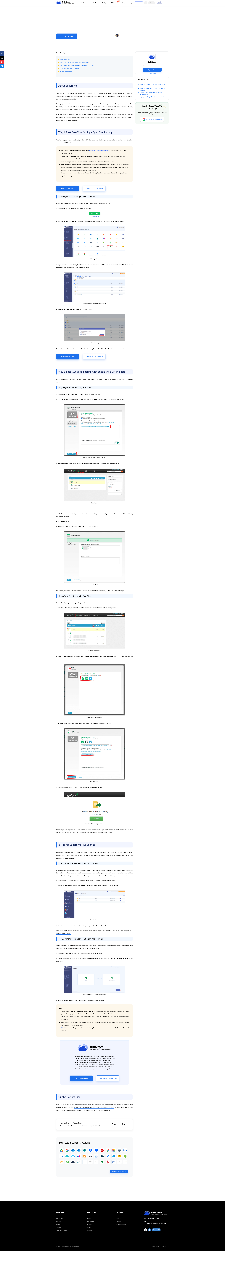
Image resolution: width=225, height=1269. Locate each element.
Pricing (104, 3)
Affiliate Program (121, 1224)
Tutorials (89, 1224)
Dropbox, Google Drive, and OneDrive (121, 96)
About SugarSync (65, 59)
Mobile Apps (94, 3)
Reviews (118, 1221)
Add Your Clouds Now (118, 1171)
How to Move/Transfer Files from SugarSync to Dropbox (152, 85)
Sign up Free (152, 70)
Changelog (90, 1230)
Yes (115, 1124)
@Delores (128, 35)
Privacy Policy (155, 1246)
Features (83, 3)
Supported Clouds (61, 1230)
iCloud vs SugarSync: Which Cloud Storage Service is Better (151, 93)
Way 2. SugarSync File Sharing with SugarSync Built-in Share (77, 66)
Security (58, 1227)
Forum (89, 1227)
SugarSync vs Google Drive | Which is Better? (152, 97)
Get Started (138, 3)
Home (59, 8)
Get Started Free (66, 36)
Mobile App (59, 1218)
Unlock (63, 1028)
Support (124, 3)
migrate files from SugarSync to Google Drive (99, 855)
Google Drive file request (63, 933)
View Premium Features (94, 188)
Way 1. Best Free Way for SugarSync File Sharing (74, 62)
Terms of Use (165, 1246)
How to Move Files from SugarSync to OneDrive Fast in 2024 (152, 89)
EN (150, 3)
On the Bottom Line (66, 71)
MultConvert (114, 3)
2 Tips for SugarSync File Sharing (69, 68)
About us (118, 1218)
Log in (131, 3)
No (125, 1124)
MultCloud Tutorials (67, 8)
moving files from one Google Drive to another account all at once (94, 1107)
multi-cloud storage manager (98, 150)
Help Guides (90, 1221)
